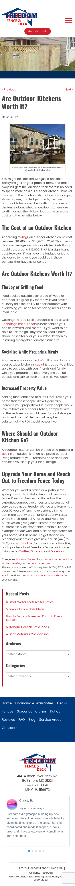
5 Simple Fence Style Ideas (25, 609)
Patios (55, 711)
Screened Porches (32, 711)
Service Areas (50, 719)
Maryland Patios (25, 559)
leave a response (37, 576)
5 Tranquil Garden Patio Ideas (27, 627)
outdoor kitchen (53, 559)
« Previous (9, 89)
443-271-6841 (37, 31)
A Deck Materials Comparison (27, 634)
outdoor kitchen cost (39, 563)
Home (7, 703)
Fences (7, 711)
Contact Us (11, 728)
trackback (57, 576)
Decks (62, 703)
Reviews (8, 719)
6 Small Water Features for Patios (30, 602)
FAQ (21, 719)
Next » (69, 89)
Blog (31, 719)
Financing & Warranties (34, 703)
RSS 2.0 (6, 576)
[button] (29, 851)
